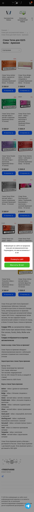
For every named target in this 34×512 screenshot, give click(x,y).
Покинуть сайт (17, 259)
